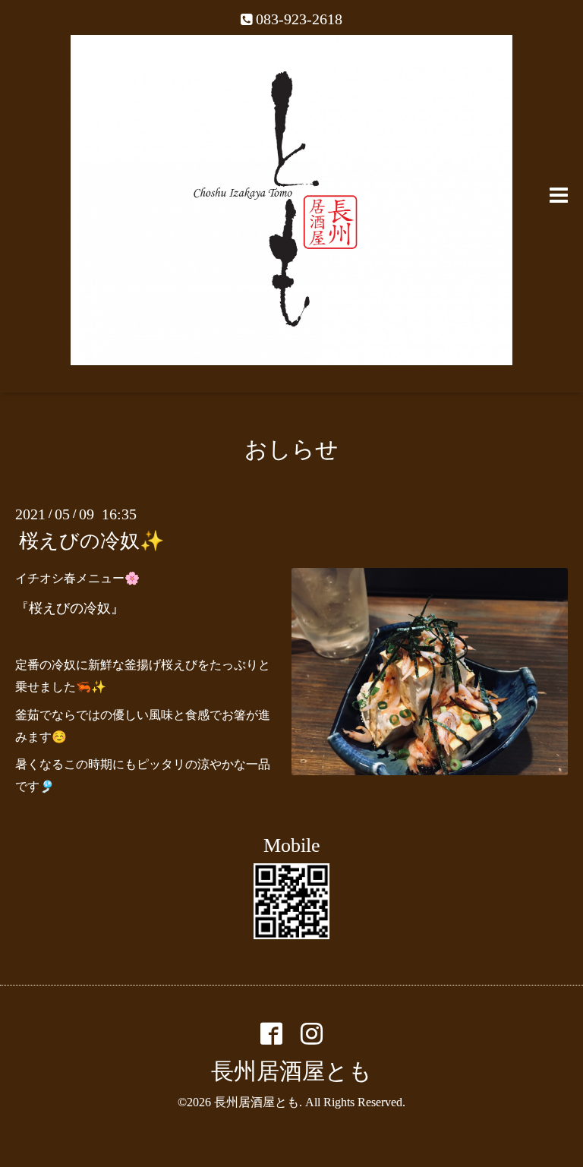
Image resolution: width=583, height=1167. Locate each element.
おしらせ (291, 449)
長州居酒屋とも (291, 1070)
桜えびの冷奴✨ (91, 541)
